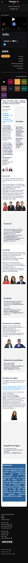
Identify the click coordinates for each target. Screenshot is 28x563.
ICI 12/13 (21, 58)
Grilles (2, 516)
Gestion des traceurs (5, 551)
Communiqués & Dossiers (7, 514)
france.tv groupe (5, 524)
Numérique (20, 68)
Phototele (12, 8)
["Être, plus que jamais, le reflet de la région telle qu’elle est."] (4, 82)
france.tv (3, 531)
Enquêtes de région (18, 66)
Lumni (2, 536)
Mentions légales (5, 549)
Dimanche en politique (17, 63)
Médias (3, 517)
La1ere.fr (3, 534)
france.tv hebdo (5, 519)
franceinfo (3, 532)
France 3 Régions (5, 538)
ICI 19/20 (21, 61)
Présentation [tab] (5, 56)
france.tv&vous (5, 528)
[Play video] (14, 19)
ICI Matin (20, 56)
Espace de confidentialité (6, 553)
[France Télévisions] (14, 2)
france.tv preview (12, 6)
